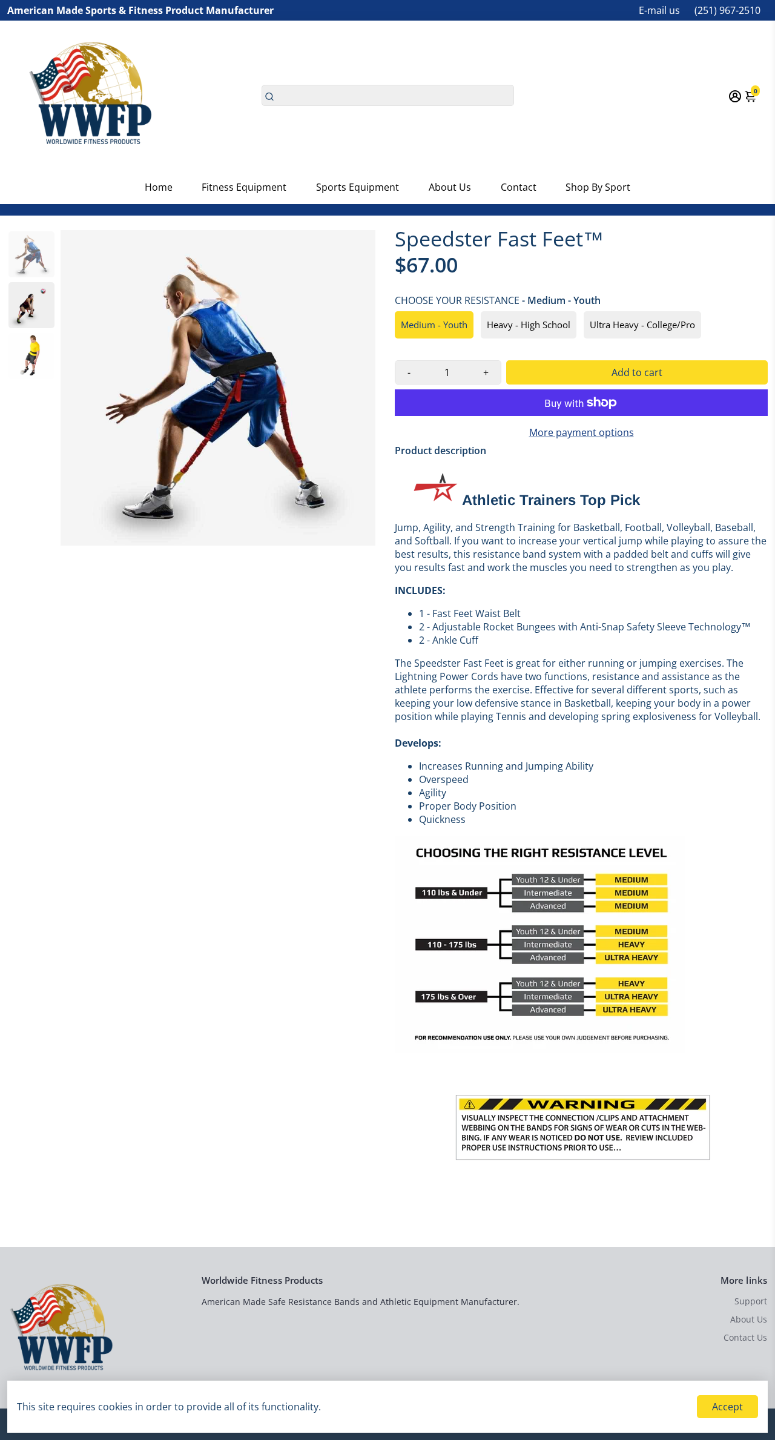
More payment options (581, 432)
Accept (727, 1406)
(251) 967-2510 (727, 10)
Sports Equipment (357, 187)
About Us (450, 187)
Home (159, 187)
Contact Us (745, 1337)
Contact (518, 187)
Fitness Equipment (244, 187)
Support (750, 1301)
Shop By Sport (598, 187)
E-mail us (659, 10)
